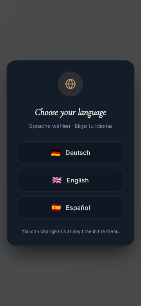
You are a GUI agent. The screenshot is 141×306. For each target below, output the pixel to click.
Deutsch (70, 152)
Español (70, 207)
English (70, 180)
